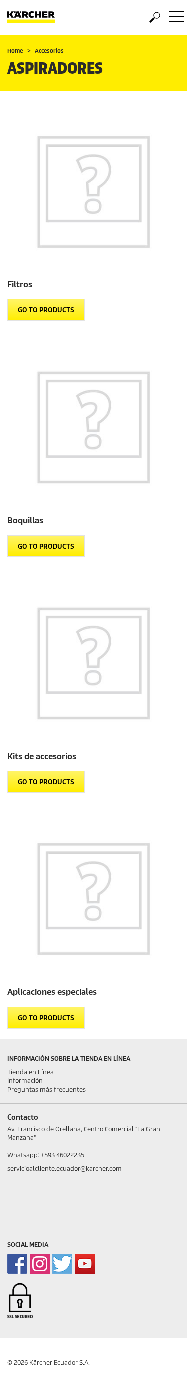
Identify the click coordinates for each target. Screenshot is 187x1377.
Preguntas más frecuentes (46, 1089)
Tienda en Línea (30, 1072)
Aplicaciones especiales (52, 992)
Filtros (19, 284)
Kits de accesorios (41, 756)
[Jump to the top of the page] (162, 1357)
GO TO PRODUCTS (46, 310)
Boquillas (25, 520)
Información (25, 1080)
